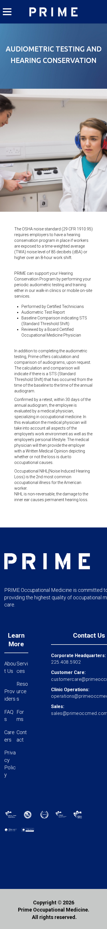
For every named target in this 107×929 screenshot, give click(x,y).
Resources (22, 691)
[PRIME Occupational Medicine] (53, 11)
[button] (7, 11)
